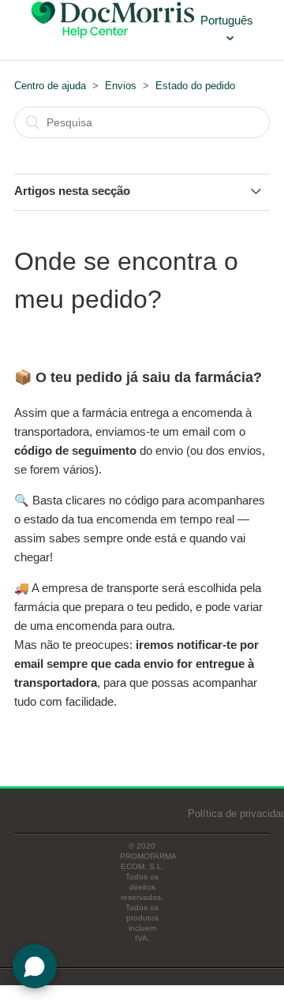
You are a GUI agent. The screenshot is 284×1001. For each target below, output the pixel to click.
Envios (120, 86)
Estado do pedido (195, 86)
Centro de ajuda (50, 86)
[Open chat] (35, 966)
